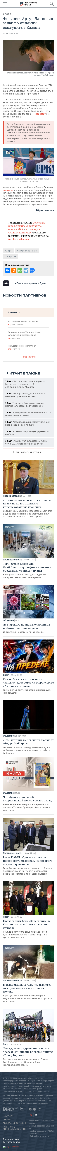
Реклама (7, 1120)
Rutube (12, 239)
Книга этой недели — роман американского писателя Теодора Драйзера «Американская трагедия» (27, 803)
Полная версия (11, 1139)
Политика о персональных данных (14, 1128)
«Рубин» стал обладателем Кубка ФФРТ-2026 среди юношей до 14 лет (26, 442)
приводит (40, 113)
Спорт (7, 14)
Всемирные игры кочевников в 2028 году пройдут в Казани (28, 414)
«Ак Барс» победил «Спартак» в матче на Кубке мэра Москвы (25, 395)
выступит (8, 190)
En (36, 1115)
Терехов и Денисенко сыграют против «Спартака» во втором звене (25, 404)
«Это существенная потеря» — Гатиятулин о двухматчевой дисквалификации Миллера (25, 384)
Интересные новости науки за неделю (26, 628)
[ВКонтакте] (7, 270)
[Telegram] (26, 270)
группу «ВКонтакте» (28, 226)
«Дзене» (24, 239)
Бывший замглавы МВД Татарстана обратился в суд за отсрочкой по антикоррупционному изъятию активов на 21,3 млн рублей (27, 508)
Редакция (8, 1116)
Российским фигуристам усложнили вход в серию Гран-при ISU (27, 423)
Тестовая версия (12, 1141)
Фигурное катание (27, 250)
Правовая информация (14, 1123)
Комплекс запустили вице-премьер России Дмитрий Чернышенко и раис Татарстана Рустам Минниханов (26, 929)
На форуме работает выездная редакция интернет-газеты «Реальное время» (27, 570)
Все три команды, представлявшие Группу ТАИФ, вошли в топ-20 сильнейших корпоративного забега (28, 1056)
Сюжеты (14, 312)
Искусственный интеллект (22, 347)
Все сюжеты (29, 356)
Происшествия (11, 496)
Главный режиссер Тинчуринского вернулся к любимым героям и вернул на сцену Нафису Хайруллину (28, 746)
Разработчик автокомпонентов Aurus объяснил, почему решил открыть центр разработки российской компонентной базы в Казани (28, 865)
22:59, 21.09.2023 (10, 33)
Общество (8, 620)
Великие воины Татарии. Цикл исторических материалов (24, 335)
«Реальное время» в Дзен (30, 283)
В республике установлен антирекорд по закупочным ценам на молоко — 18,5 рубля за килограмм (27, 993)
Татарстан (10, 256)
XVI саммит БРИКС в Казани (23, 323)
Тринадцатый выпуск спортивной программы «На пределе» (28, 685)
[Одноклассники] (13, 270)
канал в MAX (15, 229)
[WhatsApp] (19, 270)
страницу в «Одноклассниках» (24, 231)
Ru (31, 1115)
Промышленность (12, 559)
